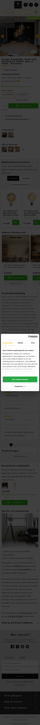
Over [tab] (33, 343)
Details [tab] (20, 343)
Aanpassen (19, 386)
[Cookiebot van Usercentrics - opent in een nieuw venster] (28, 337)
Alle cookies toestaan (20, 379)
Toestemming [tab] (7, 343)
